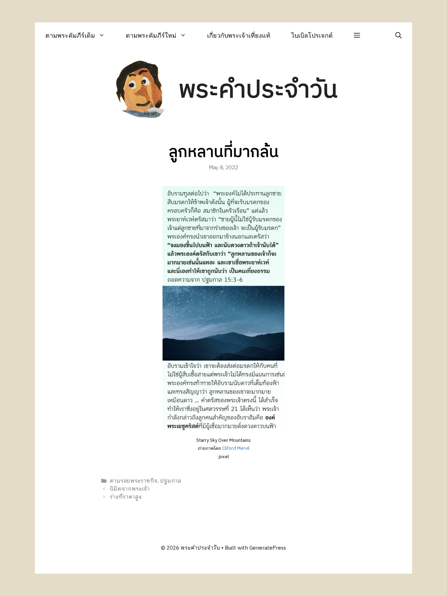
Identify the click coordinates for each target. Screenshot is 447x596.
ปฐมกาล (170, 481)
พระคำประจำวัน (258, 90)
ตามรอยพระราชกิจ (133, 481)
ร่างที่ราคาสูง (126, 497)
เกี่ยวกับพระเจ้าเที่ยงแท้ (238, 35)
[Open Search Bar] (398, 35)
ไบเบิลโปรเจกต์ (312, 35)
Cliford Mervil (235, 448)
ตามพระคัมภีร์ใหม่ (151, 35)
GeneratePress (267, 548)
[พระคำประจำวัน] (140, 90)
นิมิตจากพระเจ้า (130, 489)
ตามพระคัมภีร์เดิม (70, 35)
